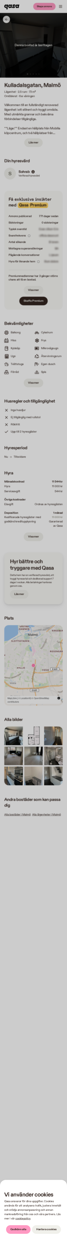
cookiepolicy (22, 1219)
